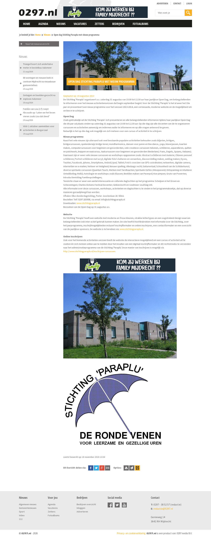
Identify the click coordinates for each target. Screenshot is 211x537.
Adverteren (162, 3)
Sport (22, 511)
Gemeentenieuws (27, 507)
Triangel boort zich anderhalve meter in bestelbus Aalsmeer (38, 68)
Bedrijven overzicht (86, 504)
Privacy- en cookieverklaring (131, 533)
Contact (177, 3)
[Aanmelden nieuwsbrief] (131, 467)
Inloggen (81, 507)
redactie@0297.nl (163, 508)
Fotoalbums (140, 24)
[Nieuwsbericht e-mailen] (107, 467)
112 (20, 519)
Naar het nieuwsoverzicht (37, 43)
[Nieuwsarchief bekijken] (137, 467)
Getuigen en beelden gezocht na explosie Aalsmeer (39, 99)
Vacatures (80, 24)
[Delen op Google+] (102, 467)
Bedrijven (118, 24)
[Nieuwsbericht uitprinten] (126, 467)
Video (22, 515)
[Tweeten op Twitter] (96, 467)
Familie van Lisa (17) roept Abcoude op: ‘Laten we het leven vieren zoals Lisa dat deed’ (39, 114)
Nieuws (60, 24)
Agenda (43, 24)
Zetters (99, 24)
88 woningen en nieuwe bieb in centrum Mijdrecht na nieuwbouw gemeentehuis (39, 83)
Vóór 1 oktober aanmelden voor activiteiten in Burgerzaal (38, 130)
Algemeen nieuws (27, 504)
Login (189, 3)
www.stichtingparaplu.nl (88, 203)
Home (26, 24)
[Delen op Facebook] (90, 467)
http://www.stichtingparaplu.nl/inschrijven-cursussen (89, 251)
